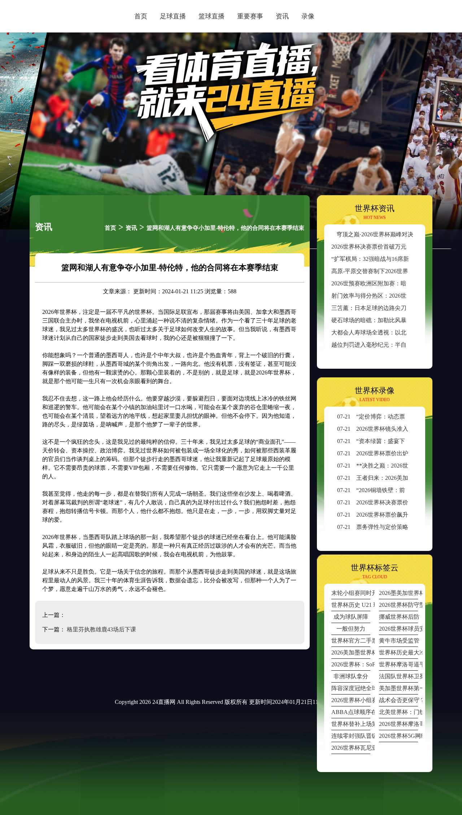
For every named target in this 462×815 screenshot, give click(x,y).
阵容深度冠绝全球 (350, 688)
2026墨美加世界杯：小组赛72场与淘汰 (398, 593)
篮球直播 (212, 16)
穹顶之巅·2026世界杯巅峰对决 (374, 234)
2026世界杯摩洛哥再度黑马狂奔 (398, 724)
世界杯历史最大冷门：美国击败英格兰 (398, 652)
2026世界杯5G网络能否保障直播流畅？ (398, 736)
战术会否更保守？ (398, 700)
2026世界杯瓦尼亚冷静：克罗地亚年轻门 (350, 748)
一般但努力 (350, 629)
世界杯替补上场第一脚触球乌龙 (350, 724)
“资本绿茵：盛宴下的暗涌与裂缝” (389, 441)
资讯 (282, 16)
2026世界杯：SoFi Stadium (350, 664)
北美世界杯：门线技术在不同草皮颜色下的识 (398, 712)
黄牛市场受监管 (398, 640)
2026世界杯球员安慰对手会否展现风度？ (398, 629)
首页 (140, 16)
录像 (307, 16)
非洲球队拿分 (351, 676)
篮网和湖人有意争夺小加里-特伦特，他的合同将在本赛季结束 (225, 228)
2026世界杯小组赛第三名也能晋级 (350, 700)
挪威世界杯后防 (398, 617)
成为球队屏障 (351, 617)
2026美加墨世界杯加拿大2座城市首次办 (350, 652)
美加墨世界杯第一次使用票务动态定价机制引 (398, 688)
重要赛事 (250, 16)
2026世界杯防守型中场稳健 (398, 605)
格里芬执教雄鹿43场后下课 (101, 629)
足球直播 (173, 16)
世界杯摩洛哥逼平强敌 (398, 664)
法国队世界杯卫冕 (398, 676)
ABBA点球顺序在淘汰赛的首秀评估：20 (350, 712)
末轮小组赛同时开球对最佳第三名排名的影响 (350, 593)
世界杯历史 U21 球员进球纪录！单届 (350, 605)
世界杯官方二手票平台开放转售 (350, 640)
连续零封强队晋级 (350, 736)
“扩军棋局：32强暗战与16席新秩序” (377, 259)
